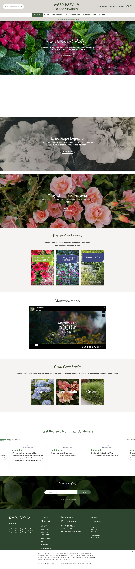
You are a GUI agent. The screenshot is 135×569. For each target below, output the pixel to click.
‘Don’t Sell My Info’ (65, 559)
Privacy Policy (59, 563)
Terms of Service (46, 563)
